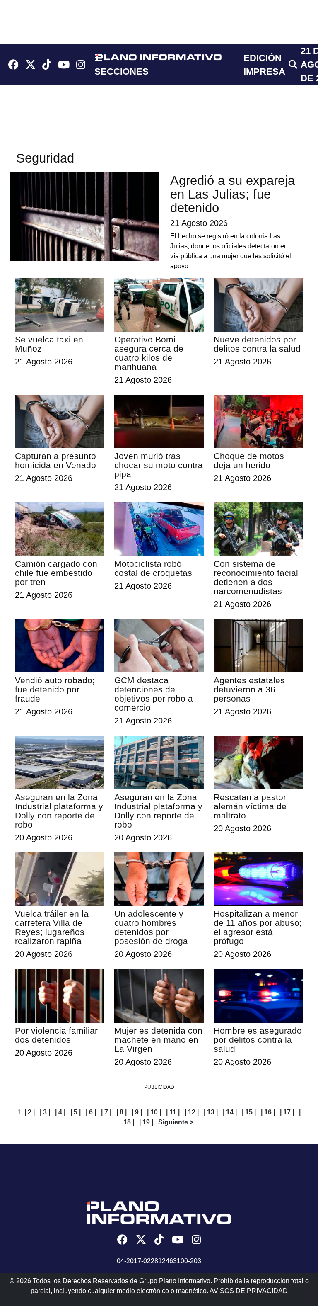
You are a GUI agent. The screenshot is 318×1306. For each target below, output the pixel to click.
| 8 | (121, 1112)
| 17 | (287, 1112)
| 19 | (146, 1122)
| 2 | (29, 1112)
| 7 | (106, 1112)
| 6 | (91, 1112)
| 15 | (249, 1112)
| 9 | (137, 1112)
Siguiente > (175, 1122)
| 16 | (268, 1112)
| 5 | (75, 1112)
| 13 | (211, 1112)
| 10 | (154, 1112)
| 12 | (192, 1112)
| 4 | (60, 1112)
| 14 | (230, 1112)
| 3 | (45, 1112)
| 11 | (173, 1112)
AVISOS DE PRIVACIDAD (249, 1290)
